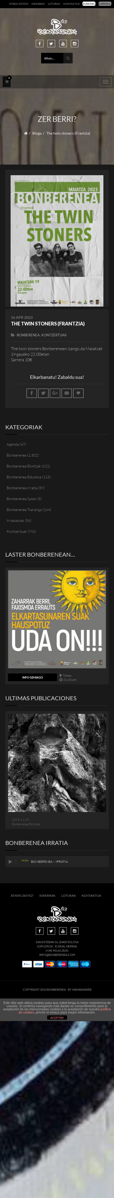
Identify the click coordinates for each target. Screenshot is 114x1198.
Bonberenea (28, 335)
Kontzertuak (54, 335)
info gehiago (32, 677)
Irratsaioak (15, 520)
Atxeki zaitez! (18, 3)
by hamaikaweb (79, 989)
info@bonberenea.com (57, 954)
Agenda (13, 444)
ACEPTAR (57, 1017)
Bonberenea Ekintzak (24, 466)
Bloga (37, 133)
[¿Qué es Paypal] (27, 964)
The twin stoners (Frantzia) (48, 324)
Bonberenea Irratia (22, 488)
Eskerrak (38, 3)
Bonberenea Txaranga (24, 509)
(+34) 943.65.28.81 (57, 950)
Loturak (54, 3)
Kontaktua (71, 3)
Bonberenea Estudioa (24, 477)
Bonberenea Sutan (22, 498)
